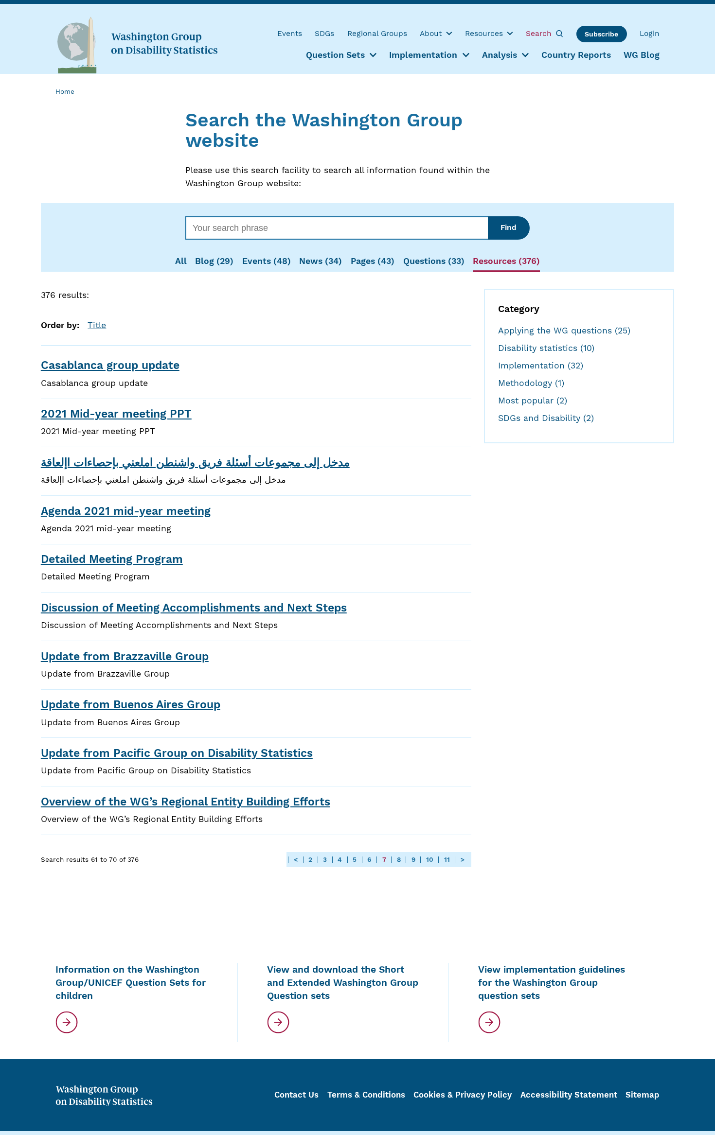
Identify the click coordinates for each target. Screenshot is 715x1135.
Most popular (532, 400)
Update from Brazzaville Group (125, 656)
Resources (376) (506, 261)
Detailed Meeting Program (112, 559)
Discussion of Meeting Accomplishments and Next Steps (194, 607)
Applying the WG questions (564, 330)
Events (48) (266, 261)
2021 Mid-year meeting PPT (116, 413)
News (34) (320, 261)
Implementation (540, 365)
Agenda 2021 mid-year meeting (126, 511)
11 (447, 859)
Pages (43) (372, 261)
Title (97, 325)
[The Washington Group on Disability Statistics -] (137, 44)
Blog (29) (214, 261)
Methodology (531, 383)
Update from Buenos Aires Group (130, 704)
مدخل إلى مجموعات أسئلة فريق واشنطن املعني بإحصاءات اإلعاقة (195, 462)
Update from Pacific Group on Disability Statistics (177, 753)
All (181, 261)
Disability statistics (546, 348)
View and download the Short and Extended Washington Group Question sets (342, 982)
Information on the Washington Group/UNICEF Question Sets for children (130, 982)
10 (429, 859)
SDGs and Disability (546, 418)
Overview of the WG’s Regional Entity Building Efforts (185, 801)
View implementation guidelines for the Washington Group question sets (551, 982)
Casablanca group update (110, 365)
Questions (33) (434, 261)
